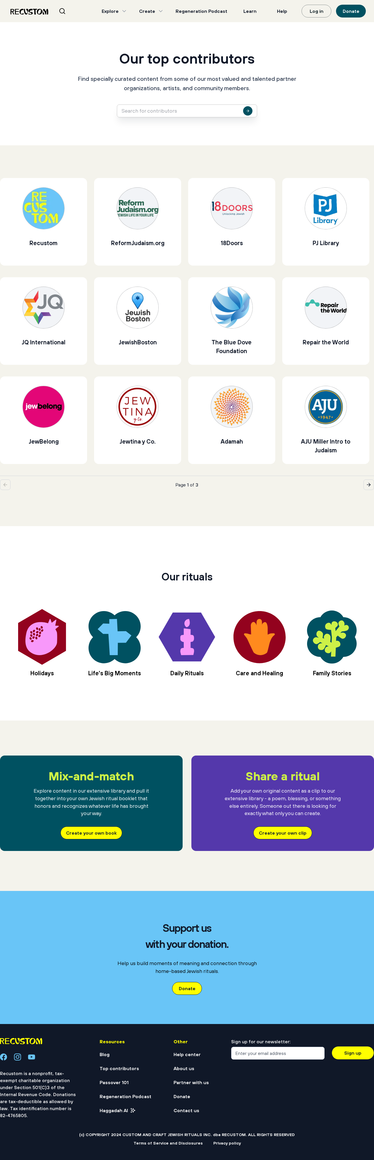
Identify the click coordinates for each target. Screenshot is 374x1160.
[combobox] (69, 11)
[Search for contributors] (247, 111)
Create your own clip (283, 832)
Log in (316, 11)
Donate (351, 11)
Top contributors (119, 1068)
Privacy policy (227, 1143)
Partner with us (191, 1082)
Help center (187, 1054)
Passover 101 (114, 1082)
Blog (105, 1054)
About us (184, 1068)
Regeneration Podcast (201, 11)
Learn (250, 11)
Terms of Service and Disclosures (168, 1143)
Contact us (186, 1110)
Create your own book (91, 832)
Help (282, 11)
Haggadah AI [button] (114, 1110)
